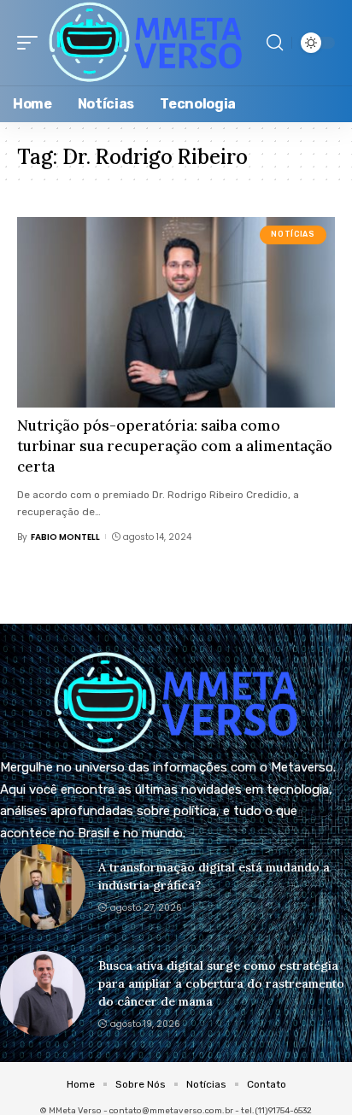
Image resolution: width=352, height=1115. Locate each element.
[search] (274, 42)
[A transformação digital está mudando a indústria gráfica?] (42, 887)
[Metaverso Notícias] (145, 42)
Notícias (292, 234)
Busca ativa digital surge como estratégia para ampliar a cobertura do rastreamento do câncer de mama (221, 983)
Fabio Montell (65, 537)
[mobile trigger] (31, 42)
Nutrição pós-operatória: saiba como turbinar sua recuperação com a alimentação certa (174, 446)
